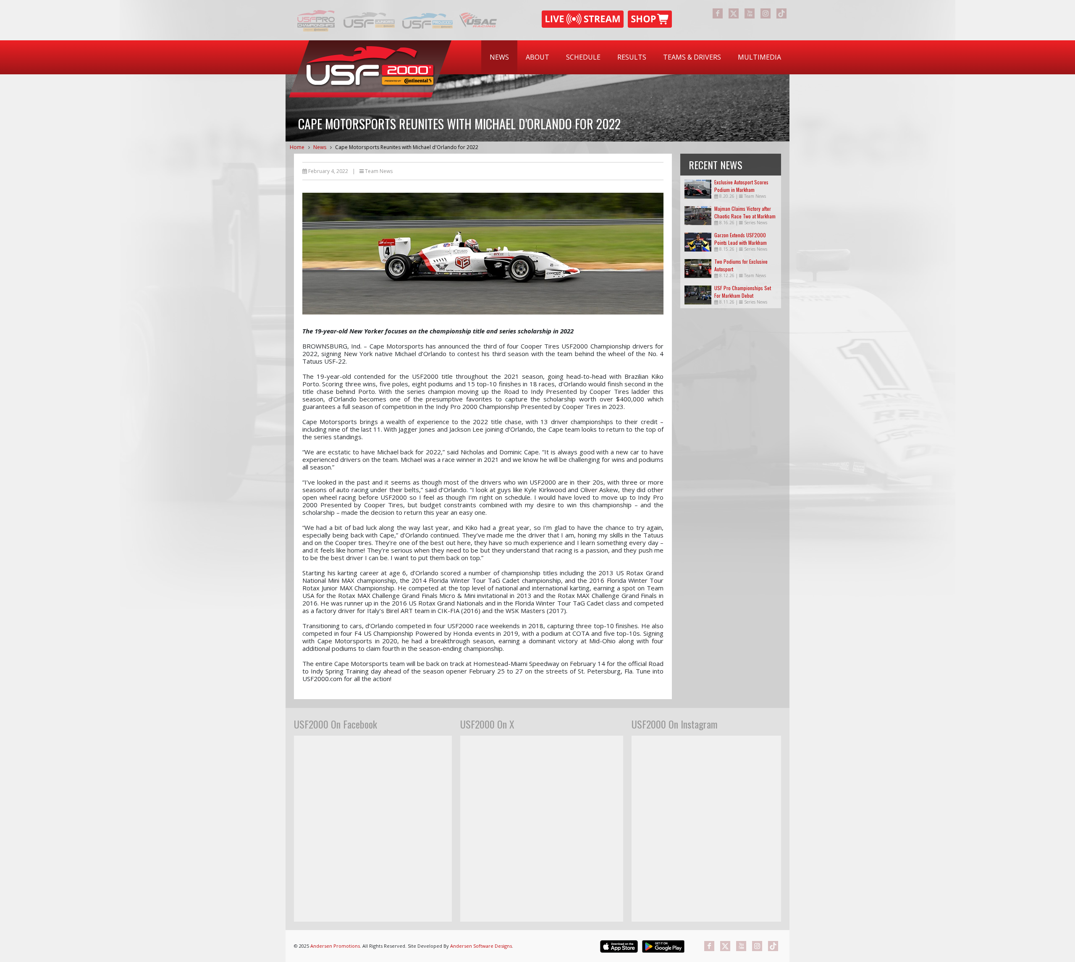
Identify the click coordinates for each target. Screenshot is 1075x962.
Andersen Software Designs (481, 946)
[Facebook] (718, 13)
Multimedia (759, 57)
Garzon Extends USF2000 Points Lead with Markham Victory (740, 242)
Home (297, 147)
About (537, 57)
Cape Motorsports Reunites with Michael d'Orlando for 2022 (406, 147)
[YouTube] (750, 13)
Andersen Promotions (335, 946)
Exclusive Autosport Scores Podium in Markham (741, 185)
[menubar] (635, 57)
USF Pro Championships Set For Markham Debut (742, 291)
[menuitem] (499, 57)
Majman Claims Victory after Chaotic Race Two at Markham (745, 212)
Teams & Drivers (692, 57)
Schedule (583, 57)
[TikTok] (781, 13)
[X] (734, 13)
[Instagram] (765, 13)
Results (631, 57)
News (499, 57)
